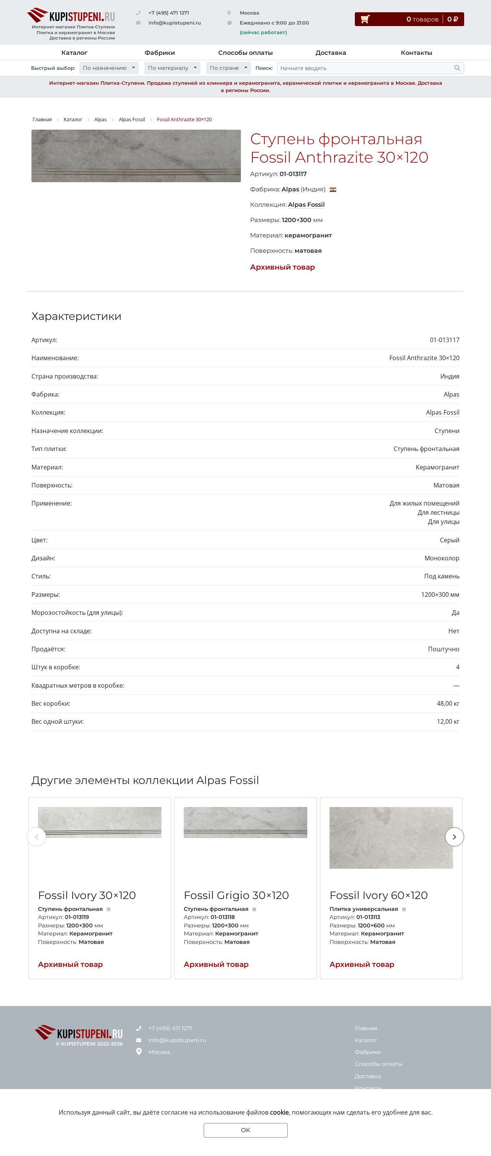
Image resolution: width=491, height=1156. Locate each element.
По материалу (168, 67)
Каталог (74, 52)
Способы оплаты (245, 52)
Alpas (100, 119)
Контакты (416, 52)
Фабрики (160, 52)
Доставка (331, 52)
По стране (224, 67)
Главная (42, 119)
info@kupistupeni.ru (174, 23)
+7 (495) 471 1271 (168, 13)
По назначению (105, 67)
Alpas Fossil (132, 119)
